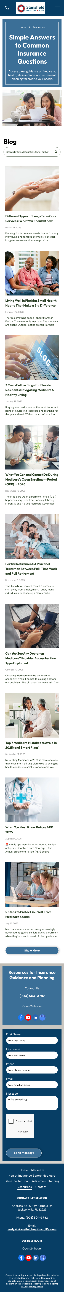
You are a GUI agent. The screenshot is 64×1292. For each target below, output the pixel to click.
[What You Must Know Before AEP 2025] (31, 799)
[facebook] (21, 1018)
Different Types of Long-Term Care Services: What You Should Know (30, 218)
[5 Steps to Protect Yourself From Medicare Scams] (31, 884)
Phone (10, 1064)
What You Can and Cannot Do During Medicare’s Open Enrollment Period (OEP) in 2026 (31, 479)
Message (12, 1093)
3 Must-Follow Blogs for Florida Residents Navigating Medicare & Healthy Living (29, 390)
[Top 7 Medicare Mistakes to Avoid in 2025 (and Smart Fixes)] (31, 715)
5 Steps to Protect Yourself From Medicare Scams (28, 914)
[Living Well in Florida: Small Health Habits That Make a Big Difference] (31, 273)
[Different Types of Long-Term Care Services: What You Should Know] (31, 188)
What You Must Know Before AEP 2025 (29, 829)
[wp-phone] (7, 10)
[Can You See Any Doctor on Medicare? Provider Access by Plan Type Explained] (31, 626)
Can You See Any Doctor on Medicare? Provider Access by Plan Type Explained (30, 658)
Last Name (13, 1049)
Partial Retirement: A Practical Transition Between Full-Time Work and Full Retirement (31, 569)
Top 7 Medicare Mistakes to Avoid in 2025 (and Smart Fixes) (31, 745)
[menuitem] (24, 1170)
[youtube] (28, 1018)
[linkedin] (35, 1018)
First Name (13, 1034)
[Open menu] (57, 8)
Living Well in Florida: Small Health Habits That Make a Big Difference (31, 303)
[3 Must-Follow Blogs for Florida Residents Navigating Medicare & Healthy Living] (31, 357)
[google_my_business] (42, 1018)
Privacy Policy (36, 1286)
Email (9, 1079)
